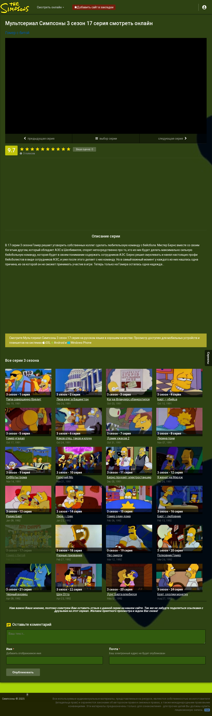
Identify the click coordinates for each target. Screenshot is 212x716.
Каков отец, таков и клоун (74, 438)
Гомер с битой (15, 555)
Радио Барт (14, 516)
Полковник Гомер (169, 555)
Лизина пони (166, 438)
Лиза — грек (65, 516)
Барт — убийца (167, 399)
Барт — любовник (169, 516)
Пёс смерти (114, 555)
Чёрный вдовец (17, 594)
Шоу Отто (63, 594)
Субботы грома (16, 477)
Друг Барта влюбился (122, 594)
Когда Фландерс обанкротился (128, 399)
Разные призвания (69, 555)
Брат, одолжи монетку (172, 594)
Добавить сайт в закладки (95, 7)
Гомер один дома (119, 516)
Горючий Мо (65, 477)
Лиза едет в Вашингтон (73, 399)
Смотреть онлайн (49, 7)
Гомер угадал (15, 438)
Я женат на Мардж (170, 477)
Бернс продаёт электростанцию (129, 477)
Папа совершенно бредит (23, 399)
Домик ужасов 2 (118, 438)
